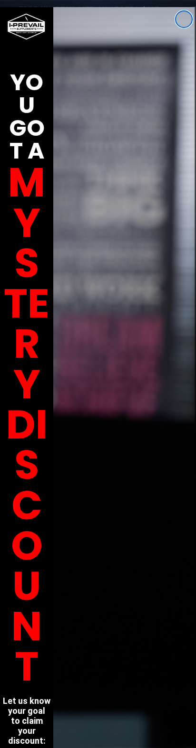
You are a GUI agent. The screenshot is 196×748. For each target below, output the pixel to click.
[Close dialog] (184, 19)
